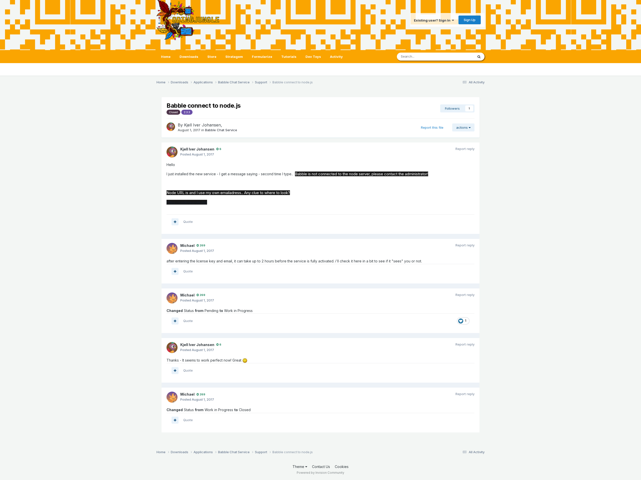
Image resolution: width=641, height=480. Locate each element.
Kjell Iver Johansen (202, 124)
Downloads (189, 57)
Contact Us (321, 466)
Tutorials (288, 57)
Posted (197, 154)
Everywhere (458, 56)
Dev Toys (313, 57)
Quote (188, 222)
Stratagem (234, 57)
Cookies (342, 466)
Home (166, 57)
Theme (298, 466)
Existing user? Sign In (433, 20)
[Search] (479, 57)
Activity (336, 57)
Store (211, 57)
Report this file (432, 127)
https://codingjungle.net (187, 202)
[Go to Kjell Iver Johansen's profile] (171, 126)
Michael (187, 245)
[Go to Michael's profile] (172, 248)
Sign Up (469, 20)
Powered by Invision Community (320, 472)
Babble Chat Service (221, 130)
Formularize (262, 57)
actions (462, 127)
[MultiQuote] (175, 221)
